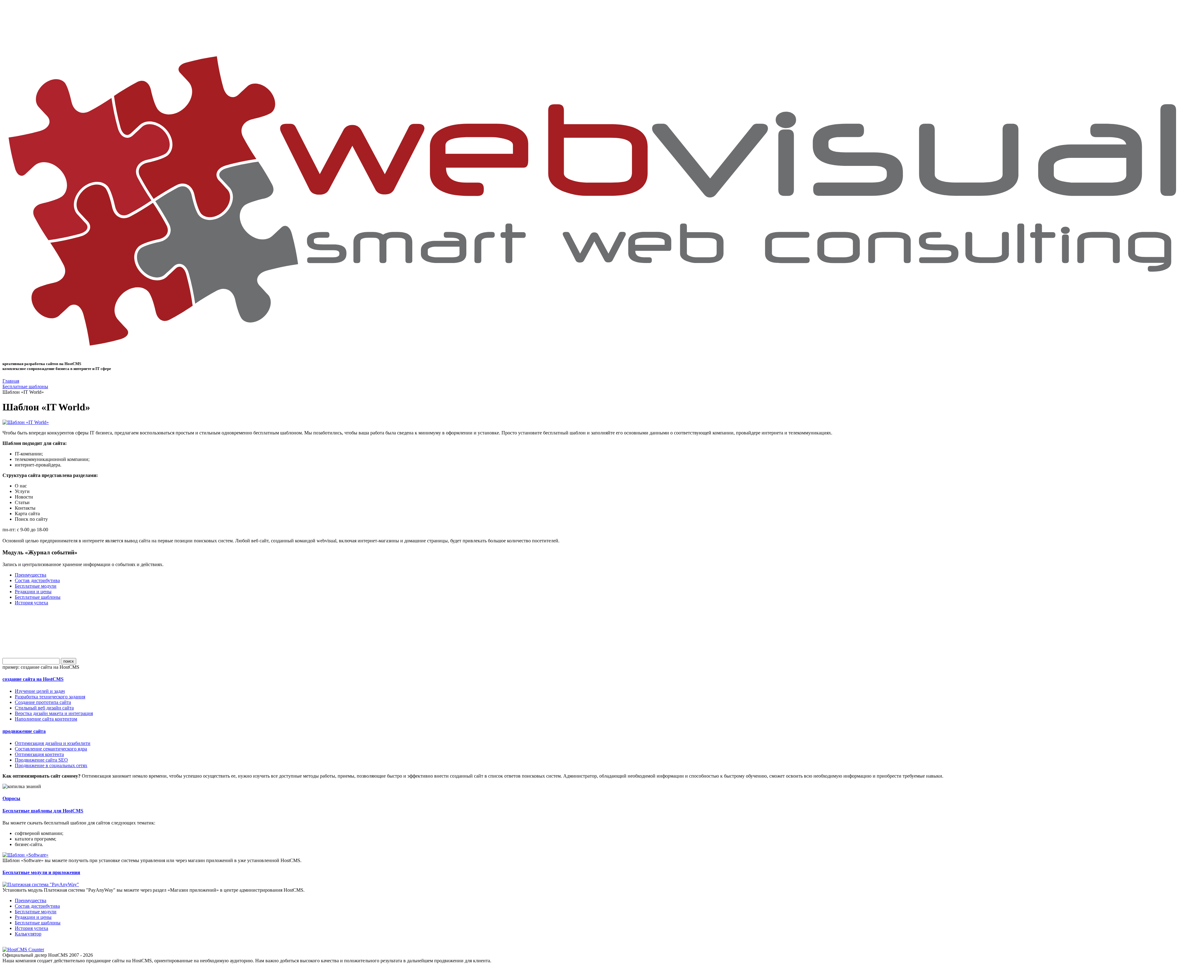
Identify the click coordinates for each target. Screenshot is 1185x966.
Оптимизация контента (39, 754)
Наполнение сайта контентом (46, 718)
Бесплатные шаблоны (25, 386)
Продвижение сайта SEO (41, 760)
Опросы (11, 798)
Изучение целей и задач (40, 691)
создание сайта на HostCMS (33, 679)
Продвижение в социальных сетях (51, 765)
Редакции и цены (33, 591)
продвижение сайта (24, 731)
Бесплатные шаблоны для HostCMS (42, 810)
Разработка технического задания (50, 696)
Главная (10, 381)
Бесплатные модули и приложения (41, 872)
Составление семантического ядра (51, 748)
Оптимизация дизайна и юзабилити (52, 743)
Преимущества (30, 575)
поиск (68, 661)
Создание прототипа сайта (43, 702)
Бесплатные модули (35, 586)
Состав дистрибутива (37, 580)
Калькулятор (28, 933)
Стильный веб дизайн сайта (44, 707)
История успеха (31, 602)
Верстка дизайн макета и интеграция (54, 713)
